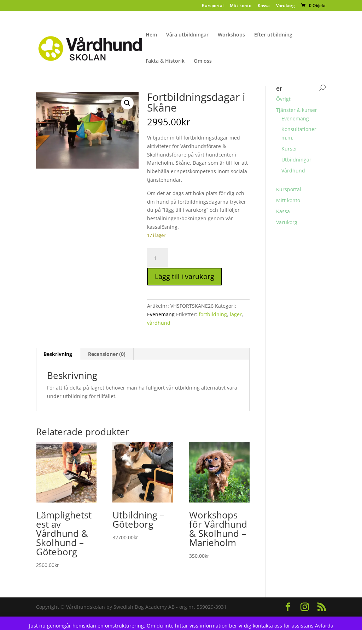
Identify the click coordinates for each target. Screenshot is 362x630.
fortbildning (213, 314)
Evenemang (161, 314)
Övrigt (283, 99)
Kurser (289, 148)
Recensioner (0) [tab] (106, 354)
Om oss (203, 61)
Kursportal (212, 6)
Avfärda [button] (324, 625)
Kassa (264, 6)
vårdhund (158, 322)
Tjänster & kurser (296, 110)
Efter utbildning (273, 35)
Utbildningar (296, 159)
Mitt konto (240, 6)
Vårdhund (293, 170)
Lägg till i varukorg (184, 276)
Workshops (231, 35)
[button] (127, 103)
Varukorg (285, 6)
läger (236, 314)
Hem (151, 35)
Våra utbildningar (187, 35)
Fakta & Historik (165, 61)
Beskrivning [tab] (57, 354)
